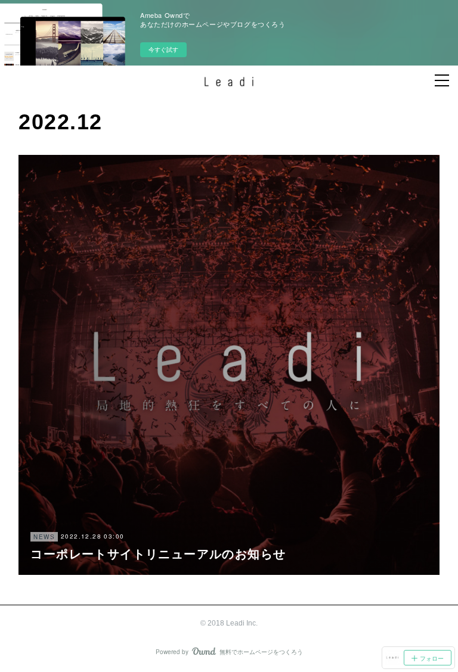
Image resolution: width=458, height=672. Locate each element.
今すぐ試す (163, 49)
